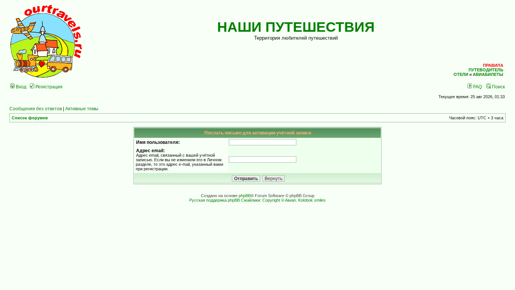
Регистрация (48, 86)
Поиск (498, 86)
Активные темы (81, 108)
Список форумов (30, 118)
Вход (20, 86)
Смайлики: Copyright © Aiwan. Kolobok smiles (283, 200)
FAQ (477, 86)
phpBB (245, 195)
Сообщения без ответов (35, 108)
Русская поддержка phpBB (214, 200)
